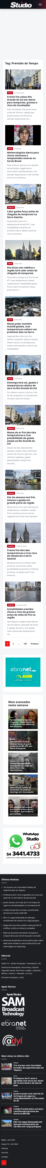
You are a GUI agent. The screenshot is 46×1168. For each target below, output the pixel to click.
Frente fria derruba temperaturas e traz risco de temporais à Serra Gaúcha (22, 554)
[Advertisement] (23, 33)
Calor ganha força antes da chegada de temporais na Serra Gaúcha (23, 214)
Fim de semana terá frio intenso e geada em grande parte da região (21, 500)
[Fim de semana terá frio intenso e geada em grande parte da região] (23, 480)
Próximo (35, 643)
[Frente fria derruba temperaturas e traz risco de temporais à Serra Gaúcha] (23, 533)
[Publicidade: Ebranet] (23, 672)
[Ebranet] (23, 1025)
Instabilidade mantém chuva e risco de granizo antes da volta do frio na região (21, 613)
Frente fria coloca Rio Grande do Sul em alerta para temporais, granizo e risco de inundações (22, 101)
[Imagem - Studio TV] (23, 845)
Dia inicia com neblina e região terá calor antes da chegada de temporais (22, 270)
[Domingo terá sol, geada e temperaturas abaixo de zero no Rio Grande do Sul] (23, 365)
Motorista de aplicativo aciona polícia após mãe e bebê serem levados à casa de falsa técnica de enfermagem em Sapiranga (23, 943)
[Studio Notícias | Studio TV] (21, 4)
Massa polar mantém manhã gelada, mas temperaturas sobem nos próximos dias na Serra (22, 328)
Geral (10, 93)
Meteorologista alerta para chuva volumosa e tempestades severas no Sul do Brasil (23, 157)
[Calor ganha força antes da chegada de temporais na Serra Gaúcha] (23, 194)
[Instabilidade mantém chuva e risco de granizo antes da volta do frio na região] (23, 592)
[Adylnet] (23, 1040)
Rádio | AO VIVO (8, 1140)
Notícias (11, 207)
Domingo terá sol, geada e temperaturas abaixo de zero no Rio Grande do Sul (22, 385)
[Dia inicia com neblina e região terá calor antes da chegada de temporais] (23, 250)
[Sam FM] (23, 1004)
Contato (4, 1157)
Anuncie (4, 1152)
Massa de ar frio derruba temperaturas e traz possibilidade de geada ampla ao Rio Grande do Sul (21, 438)
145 (25, 643)
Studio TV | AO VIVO (9, 1144)
